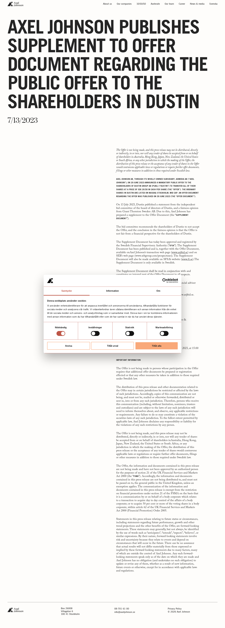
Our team (169, 4)
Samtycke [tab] (66, 290)
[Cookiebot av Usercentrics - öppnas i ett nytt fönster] (164, 280)
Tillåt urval (112, 345)
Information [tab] (112, 290)
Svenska (213, 4)
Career (182, 4)
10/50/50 (141, 4)
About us (107, 4)
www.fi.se (187, 259)
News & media (197, 4)
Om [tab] (158, 290)
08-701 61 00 (121, 608)
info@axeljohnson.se (124, 612)
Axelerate (155, 4)
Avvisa (68, 345)
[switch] (95, 333)
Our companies (124, 4)
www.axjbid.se (180, 252)
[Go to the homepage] (15, 4)
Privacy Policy (175, 608)
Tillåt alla (156, 345)
